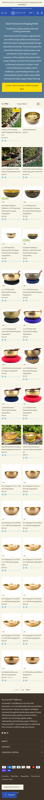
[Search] (7, 13)
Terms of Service (35, 776)
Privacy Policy (5, 776)
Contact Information (7, 779)
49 (23, 690)
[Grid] (38, 104)
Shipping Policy (24, 776)
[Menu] (2, 13)
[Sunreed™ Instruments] (18, 13)
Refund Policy (14, 776)
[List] (41, 104)
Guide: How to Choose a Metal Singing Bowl (22, 87)
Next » (28, 690)
